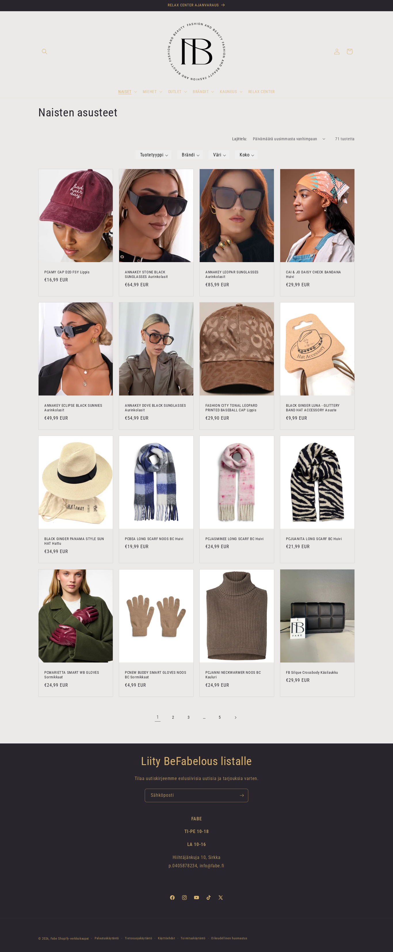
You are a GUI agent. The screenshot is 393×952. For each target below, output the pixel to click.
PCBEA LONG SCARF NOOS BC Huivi (154, 539)
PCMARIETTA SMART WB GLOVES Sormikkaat (71, 674)
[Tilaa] (241, 795)
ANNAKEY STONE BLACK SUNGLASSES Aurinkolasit (146, 274)
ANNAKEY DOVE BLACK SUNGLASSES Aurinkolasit (155, 407)
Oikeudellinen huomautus (229, 938)
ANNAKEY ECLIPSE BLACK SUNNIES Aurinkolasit (73, 407)
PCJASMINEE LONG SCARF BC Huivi (234, 539)
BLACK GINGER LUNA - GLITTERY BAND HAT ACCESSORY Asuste (313, 407)
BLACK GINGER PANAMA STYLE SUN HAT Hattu (74, 541)
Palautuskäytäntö (107, 938)
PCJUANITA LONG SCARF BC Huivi (314, 539)
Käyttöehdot (166, 938)
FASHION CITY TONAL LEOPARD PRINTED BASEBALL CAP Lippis (231, 407)
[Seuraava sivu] (235, 717)
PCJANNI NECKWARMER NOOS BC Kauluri (233, 674)
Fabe (54, 938)
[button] (44, 51)
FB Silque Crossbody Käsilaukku (312, 672)
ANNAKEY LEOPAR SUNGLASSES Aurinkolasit (232, 274)
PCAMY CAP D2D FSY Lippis (66, 272)
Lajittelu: (239, 139)
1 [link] (158, 717)
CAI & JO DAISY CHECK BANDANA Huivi (313, 274)
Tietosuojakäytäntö (138, 938)
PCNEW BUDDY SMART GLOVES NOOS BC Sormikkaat (155, 674)
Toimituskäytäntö (193, 938)
